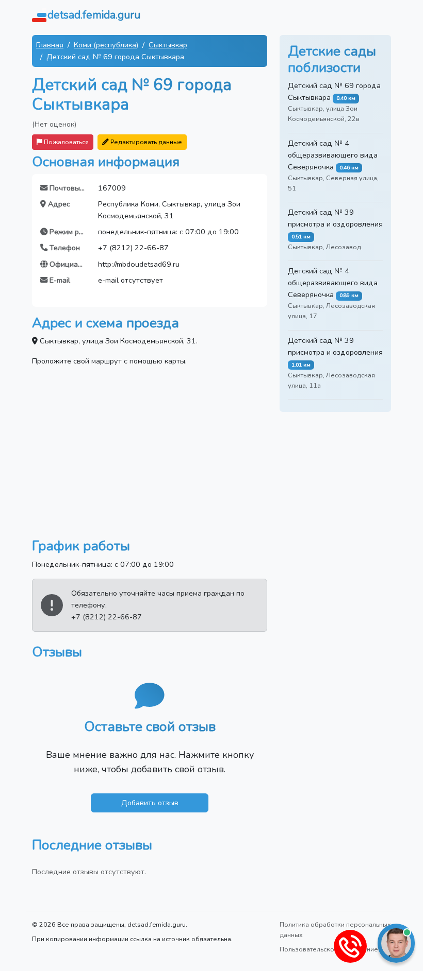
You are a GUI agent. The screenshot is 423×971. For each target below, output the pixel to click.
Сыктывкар (168, 45)
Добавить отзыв (149, 802)
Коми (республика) (106, 45)
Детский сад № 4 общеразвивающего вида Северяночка (333, 155)
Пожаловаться (65, 141)
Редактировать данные (145, 141)
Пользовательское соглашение (329, 949)
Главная (49, 45)
